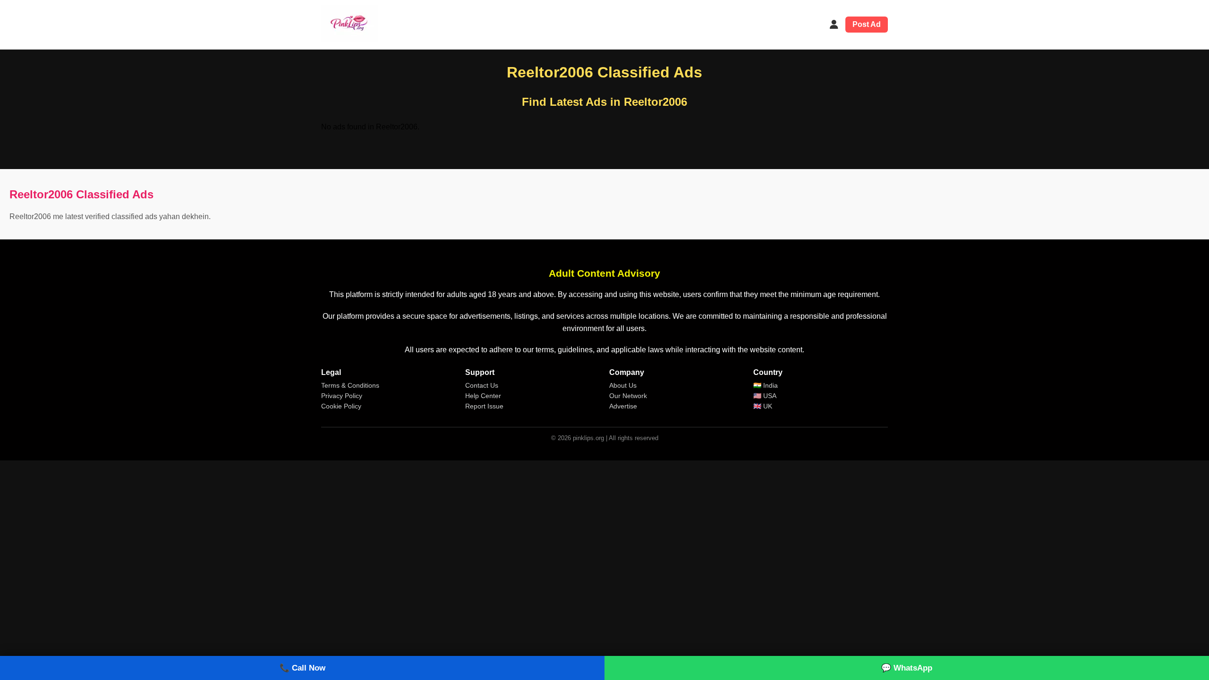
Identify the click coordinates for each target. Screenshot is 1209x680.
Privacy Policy (341, 396)
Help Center (483, 396)
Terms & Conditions (350, 385)
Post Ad (866, 24)
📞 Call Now (302, 667)
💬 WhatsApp (906, 667)
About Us (623, 385)
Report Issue (484, 406)
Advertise (623, 406)
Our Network (628, 396)
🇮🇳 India (765, 385)
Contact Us (481, 385)
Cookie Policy (341, 406)
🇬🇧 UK (762, 406)
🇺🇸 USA (764, 396)
